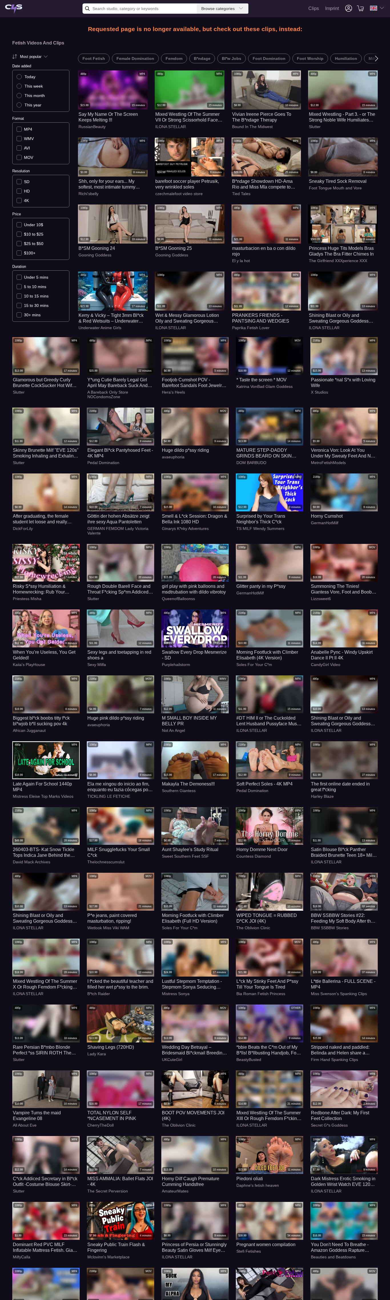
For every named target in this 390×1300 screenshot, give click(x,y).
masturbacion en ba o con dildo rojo (263, 251)
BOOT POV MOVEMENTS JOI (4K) (193, 1115)
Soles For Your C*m (254, 664)
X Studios (319, 392)
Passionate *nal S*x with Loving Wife (343, 382)
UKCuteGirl (172, 1059)
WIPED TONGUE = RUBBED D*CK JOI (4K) (266, 918)
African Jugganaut (29, 730)
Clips (313, 8)
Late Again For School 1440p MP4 (42, 786)
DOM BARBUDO (251, 462)
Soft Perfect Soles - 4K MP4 (264, 783)
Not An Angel (173, 730)
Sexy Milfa (96, 664)
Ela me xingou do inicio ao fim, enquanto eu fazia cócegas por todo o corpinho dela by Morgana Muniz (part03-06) (118, 787)
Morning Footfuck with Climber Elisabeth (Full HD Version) (193, 918)
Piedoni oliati (249, 1178)
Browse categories (218, 8)
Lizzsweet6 (321, 598)
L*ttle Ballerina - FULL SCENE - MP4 (343, 984)
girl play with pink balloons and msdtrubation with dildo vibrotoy (194, 589)
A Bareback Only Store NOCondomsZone (107, 394)
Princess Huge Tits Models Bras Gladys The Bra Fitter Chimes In (341, 251)
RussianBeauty (92, 126)
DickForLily (23, 528)
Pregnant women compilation (265, 1244)
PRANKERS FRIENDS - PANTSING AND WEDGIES (260, 318)
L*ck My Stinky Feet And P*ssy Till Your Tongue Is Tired (267, 984)
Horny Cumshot (327, 516)
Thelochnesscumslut (105, 862)
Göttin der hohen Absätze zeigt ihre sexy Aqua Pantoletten (118, 519)
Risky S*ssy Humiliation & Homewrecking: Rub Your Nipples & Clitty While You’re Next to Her (42, 589)
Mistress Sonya (176, 993)
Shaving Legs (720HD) (110, 1047)
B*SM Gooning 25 (173, 248)
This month (35, 95)
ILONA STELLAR (170, 126)
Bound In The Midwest (252, 126)
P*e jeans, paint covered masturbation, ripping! (112, 918)
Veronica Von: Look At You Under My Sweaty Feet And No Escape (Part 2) (342, 453)
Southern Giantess (179, 790)
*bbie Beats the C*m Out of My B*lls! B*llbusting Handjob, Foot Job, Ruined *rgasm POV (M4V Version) (268, 1050)
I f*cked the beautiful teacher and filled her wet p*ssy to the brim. (120, 984)
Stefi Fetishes (248, 1251)
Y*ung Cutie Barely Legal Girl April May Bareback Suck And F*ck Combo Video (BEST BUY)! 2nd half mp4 (117, 382)
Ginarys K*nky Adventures (185, 528)
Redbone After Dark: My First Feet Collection (340, 1115)
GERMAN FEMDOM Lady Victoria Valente (117, 530)
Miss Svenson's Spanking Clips (339, 993)
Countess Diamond (253, 856)
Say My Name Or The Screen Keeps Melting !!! (108, 117)
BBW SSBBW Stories (330, 928)
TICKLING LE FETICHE (108, 796)
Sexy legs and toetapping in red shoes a (119, 655)
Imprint (332, 8)
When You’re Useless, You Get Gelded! (44, 655)
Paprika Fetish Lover (251, 327)
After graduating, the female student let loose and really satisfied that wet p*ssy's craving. (41, 519)
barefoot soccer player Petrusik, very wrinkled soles (187, 184)
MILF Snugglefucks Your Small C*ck (118, 852)
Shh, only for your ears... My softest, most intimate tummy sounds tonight (107, 184)
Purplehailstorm (176, 664)
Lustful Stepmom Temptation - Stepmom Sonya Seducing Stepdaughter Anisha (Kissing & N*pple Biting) (194, 984)
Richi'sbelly (88, 193)
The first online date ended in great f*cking (340, 786)
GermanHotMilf (324, 523)
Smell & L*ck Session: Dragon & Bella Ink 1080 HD (194, 519)
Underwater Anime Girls (100, 327)
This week (34, 86)
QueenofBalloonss (178, 598)
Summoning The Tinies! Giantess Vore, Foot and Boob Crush (341, 589)
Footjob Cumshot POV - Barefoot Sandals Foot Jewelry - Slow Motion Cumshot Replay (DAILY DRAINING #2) (194, 382)
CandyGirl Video (325, 664)
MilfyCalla (21, 1257)
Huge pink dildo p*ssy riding (115, 718)
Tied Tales (241, 193)
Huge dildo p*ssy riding (185, 450)
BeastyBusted (248, 1059)
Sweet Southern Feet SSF (185, 856)
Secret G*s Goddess (329, 1125)
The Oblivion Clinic (253, 928)
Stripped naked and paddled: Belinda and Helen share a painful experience (340, 1050)
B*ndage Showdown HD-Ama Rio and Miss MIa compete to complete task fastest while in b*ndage (262, 184)
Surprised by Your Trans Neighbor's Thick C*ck (260, 519)
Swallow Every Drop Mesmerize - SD (194, 655)
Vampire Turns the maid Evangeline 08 (37, 1115)
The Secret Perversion (107, 1191)
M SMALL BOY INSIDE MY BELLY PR (189, 721)
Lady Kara (96, 1054)
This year (33, 105)
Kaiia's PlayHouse (29, 664)
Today (30, 76)
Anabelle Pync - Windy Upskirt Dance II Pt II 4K (342, 655)
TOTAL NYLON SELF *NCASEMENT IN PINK (111, 1115)
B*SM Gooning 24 (97, 248)
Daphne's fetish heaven (257, 1185)
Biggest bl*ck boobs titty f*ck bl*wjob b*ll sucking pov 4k (41, 721)
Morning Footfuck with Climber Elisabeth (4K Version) (267, 655)
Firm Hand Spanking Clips (334, 1059)
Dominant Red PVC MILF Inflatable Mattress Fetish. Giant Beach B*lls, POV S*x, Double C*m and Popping (45, 1247)
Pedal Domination (103, 462)
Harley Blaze (322, 796)
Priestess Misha (27, 598)
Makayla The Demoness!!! (188, 783)
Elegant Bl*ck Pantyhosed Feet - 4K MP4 (120, 453)
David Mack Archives (31, 862)
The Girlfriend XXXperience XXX (338, 260)
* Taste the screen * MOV (261, 379)
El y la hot (241, 260)
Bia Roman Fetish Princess (260, 993)
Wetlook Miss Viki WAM (108, 928)
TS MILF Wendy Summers (260, 528)
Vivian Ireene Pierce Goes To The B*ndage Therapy (261, 117)
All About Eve (25, 1125)
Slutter (315, 126)
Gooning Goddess (95, 255)
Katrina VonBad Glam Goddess (264, 386)
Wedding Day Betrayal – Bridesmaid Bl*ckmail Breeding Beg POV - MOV (193, 1050)
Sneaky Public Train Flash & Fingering (116, 1247)
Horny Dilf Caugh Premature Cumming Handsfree (190, 1181)
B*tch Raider (98, 993)
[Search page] (13, 9)
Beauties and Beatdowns (333, 1257)
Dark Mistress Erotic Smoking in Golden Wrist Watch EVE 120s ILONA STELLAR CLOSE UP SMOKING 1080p (343, 1181)
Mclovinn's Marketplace (108, 1257)
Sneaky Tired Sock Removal (338, 181)
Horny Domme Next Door (262, 849)
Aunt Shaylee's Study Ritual (190, 849)
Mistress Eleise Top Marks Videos (43, 796)
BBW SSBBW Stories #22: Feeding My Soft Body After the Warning (342, 918)
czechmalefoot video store (179, 193)
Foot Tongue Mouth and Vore (335, 188)
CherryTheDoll (100, 1125)
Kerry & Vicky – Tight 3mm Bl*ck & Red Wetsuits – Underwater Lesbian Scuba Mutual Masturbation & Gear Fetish (111, 318)
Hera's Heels (173, 392)
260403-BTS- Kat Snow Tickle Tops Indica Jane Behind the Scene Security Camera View (43, 852)
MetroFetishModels (328, 462)
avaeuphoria (173, 457)
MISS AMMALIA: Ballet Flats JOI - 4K (120, 1181)
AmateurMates (175, 1191)
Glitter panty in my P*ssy (261, 586)
